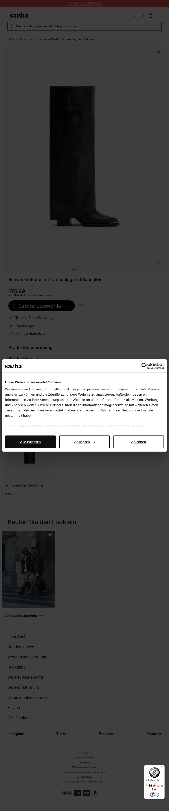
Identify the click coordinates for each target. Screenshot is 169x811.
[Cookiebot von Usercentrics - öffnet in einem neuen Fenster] (144, 366)
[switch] (154, 794)
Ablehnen (138, 442)
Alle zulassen (30, 442)
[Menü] (162, 767)
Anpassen (82, 442)
